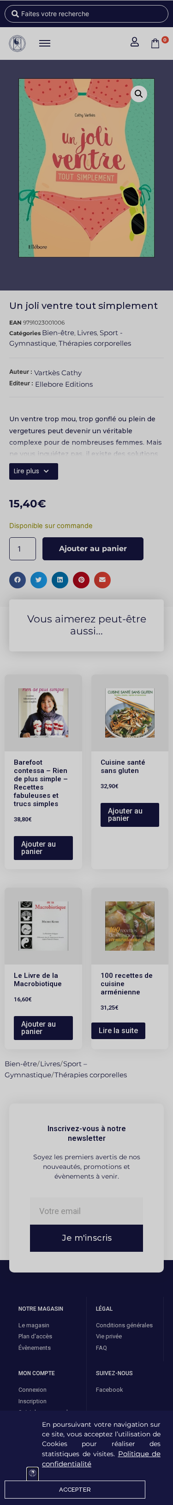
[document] (86, 752)
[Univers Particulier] (32, 1474)
